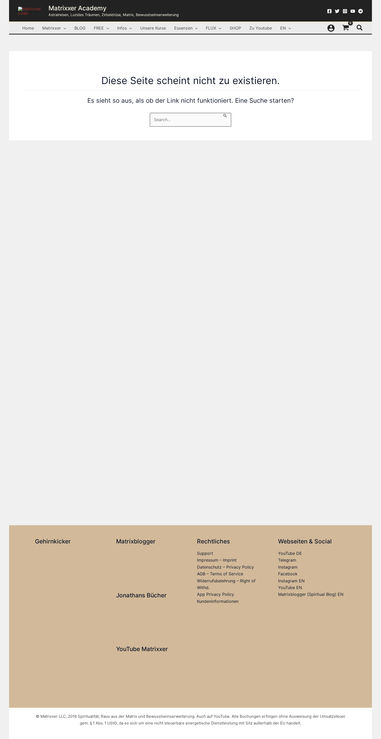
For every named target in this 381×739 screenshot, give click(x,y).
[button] (63, 28)
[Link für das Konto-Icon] (331, 28)
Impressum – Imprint (217, 560)
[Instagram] (345, 11)
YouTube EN (290, 587)
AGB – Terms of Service (220, 573)
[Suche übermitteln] (225, 115)
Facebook (288, 573)
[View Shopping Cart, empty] (345, 28)
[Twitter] (337, 11)
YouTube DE (290, 553)
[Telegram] (360, 11)
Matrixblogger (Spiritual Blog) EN (310, 594)
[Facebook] (329, 11)
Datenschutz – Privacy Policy (225, 567)
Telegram (287, 560)
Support (205, 553)
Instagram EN (291, 580)
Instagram (288, 567)
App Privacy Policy (215, 594)
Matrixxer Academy (77, 8)
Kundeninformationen (217, 601)
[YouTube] (352, 11)
